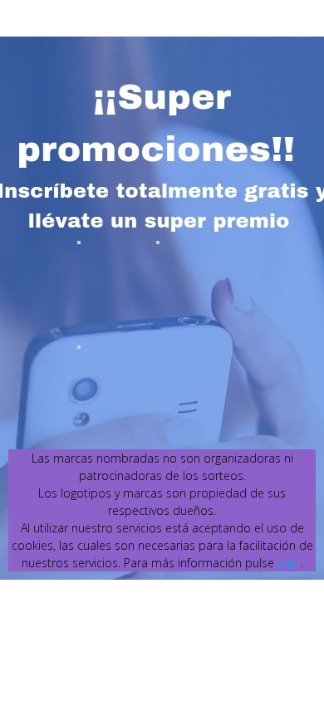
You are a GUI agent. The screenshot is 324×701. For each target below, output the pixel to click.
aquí (289, 563)
